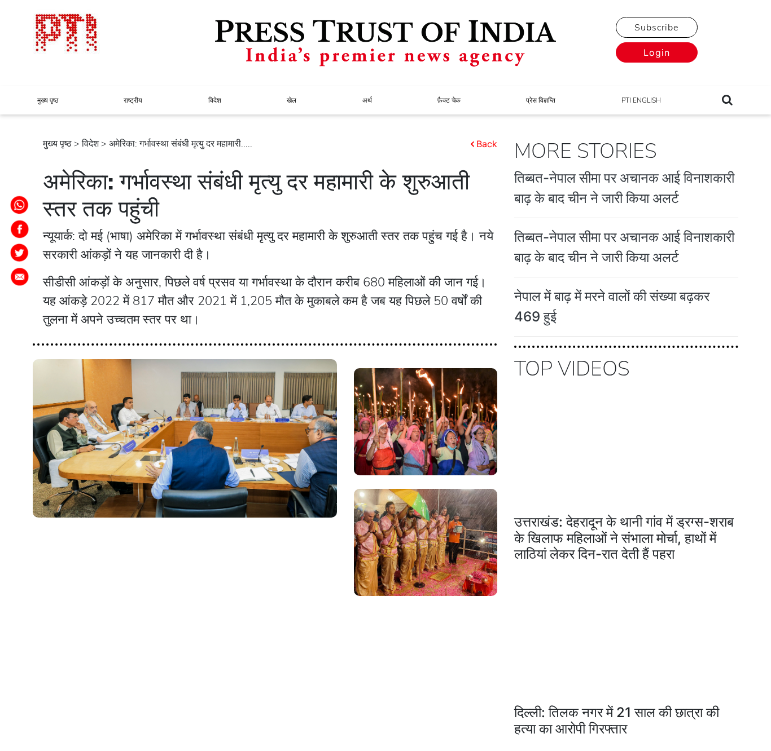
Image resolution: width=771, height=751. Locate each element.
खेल (291, 100)
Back (486, 143)
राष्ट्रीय (133, 100)
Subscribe (656, 27)
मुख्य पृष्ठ (47, 100)
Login (656, 52)
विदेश (214, 100)
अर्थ (367, 100)
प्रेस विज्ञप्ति (540, 100)
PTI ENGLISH (641, 100)
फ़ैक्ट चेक (449, 100)
